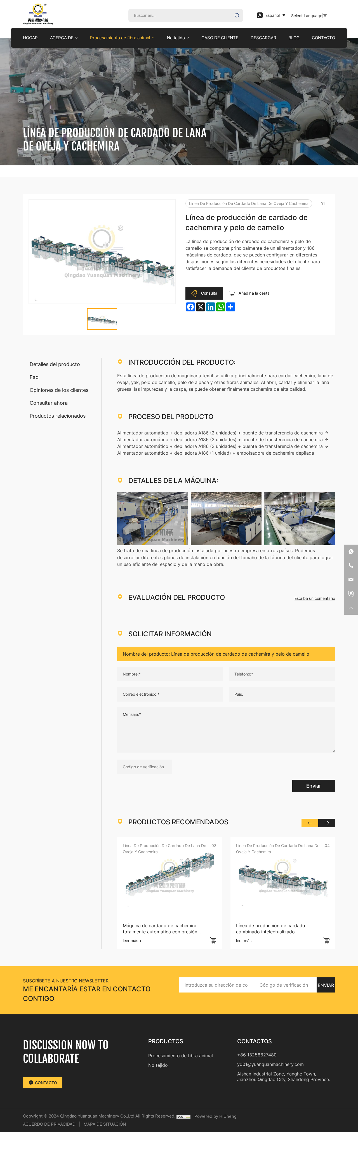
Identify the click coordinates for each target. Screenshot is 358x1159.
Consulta (208, 293)
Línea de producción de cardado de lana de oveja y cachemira (219, 167)
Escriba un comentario (315, 598)
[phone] (351, 566)
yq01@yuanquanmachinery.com (270, 1064)
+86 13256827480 (257, 1055)
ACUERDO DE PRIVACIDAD (49, 1124)
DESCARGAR (263, 38)
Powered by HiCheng (215, 1116)
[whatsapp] (351, 552)
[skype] (351, 594)
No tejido (176, 38)
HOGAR (30, 38)
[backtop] (351, 608)
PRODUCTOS (61, 167)
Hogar (37, 167)
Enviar (313, 785)
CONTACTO (323, 38)
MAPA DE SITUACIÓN (105, 1124)
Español (272, 15)
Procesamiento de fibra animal (120, 38)
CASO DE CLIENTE (219, 38)
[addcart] (213, 940)
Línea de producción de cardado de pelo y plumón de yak (274, 928)
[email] (351, 580)
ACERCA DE (62, 38)
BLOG (294, 38)
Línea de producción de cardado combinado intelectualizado (157, 928)
